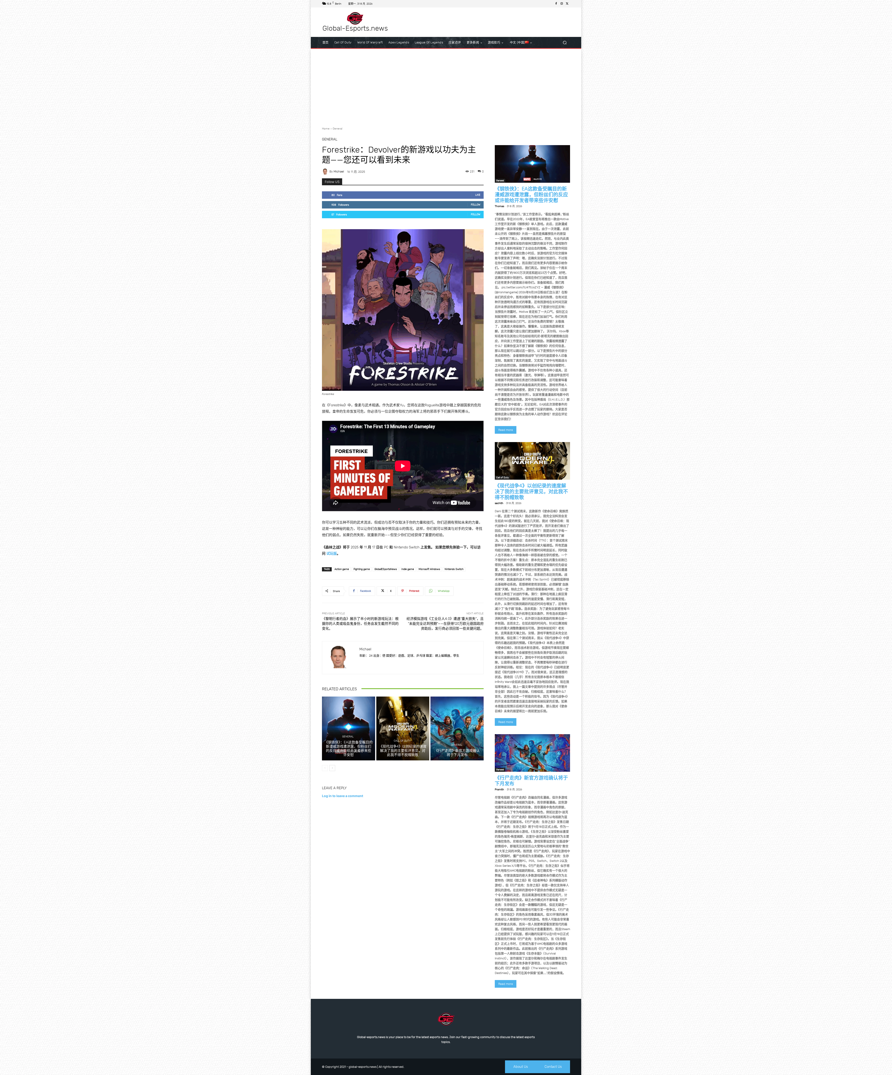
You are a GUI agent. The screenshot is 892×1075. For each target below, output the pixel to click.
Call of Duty (402, 740)
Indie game (407, 569)
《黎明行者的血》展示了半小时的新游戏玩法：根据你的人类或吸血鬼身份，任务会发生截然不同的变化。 (360, 624)
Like (477, 194)
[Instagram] (561, 4)
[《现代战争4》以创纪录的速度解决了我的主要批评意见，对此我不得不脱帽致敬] (403, 728)
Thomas (499, 206)
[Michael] (325, 172)
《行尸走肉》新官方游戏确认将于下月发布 (457, 753)
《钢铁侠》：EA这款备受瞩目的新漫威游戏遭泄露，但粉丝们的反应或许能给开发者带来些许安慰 (349, 748)
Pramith (499, 789)
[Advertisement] (446, 85)
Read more (505, 430)
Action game (341, 569)
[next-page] (332, 768)
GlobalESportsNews (385, 569)
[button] (564, 42)
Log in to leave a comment (342, 796)
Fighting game (362, 569)
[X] (567, 4)
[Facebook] (556, 4)
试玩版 (331, 553)
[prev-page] (325, 768)
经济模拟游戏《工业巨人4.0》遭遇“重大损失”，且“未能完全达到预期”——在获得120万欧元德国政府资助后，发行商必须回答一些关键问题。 (445, 624)
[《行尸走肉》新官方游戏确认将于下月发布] (457, 728)
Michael (339, 171)
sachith (499, 503)
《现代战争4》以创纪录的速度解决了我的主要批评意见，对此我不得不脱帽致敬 (402, 750)
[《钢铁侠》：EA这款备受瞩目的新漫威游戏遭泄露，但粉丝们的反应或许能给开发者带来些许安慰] (348, 728)
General (337, 128)
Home (326, 128)
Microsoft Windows (429, 569)
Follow (475, 204)
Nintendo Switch (454, 569)
